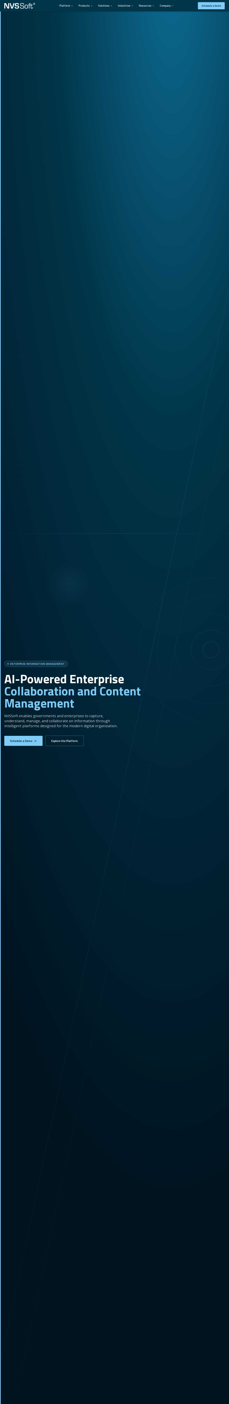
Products (84, 6)
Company (165, 6)
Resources (145, 6)
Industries (124, 6)
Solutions (103, 6)
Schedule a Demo (211, 6)
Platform (64, 6)
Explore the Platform (64, 741)
